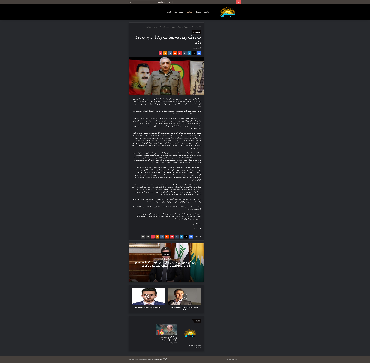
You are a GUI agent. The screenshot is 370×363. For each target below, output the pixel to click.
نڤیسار (198, 12)
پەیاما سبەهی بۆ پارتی (195, 345)
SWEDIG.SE (158, 359)
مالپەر (206, 12)
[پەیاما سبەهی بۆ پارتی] (190, 333)
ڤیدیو (169, 12)
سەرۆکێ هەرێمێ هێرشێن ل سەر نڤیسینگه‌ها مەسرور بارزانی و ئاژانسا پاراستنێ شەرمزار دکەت (166, 263)
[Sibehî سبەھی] (228, 12)
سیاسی (189, 12)
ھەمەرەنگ (178, 12)
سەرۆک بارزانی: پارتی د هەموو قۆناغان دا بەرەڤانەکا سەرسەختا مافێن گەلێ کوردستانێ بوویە (168, 338)
